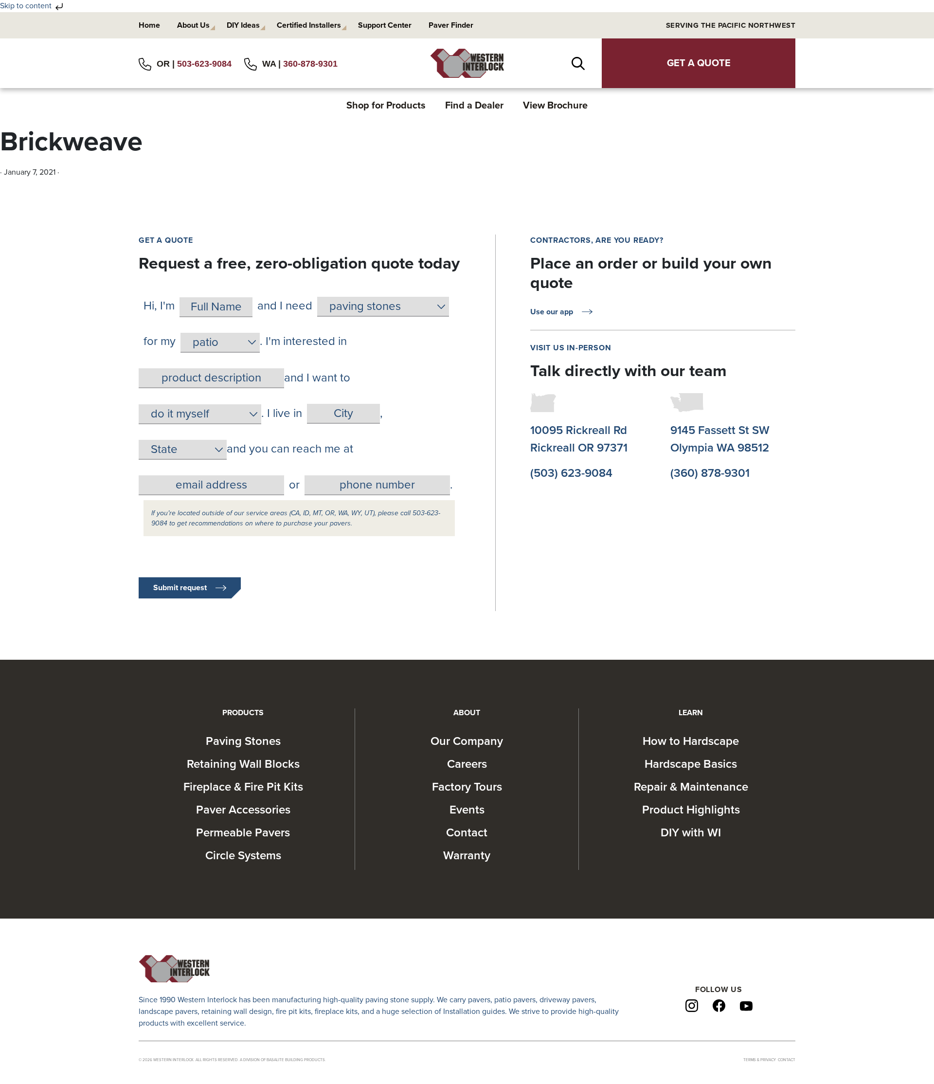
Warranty (466, 856)
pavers (479, 1000)
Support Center (385, 25)
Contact (466, 833)
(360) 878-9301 (710, 473)
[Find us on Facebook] (719, 1005)
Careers (467, 764)
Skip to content (27, 6)
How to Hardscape (691, 741)
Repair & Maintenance (691, 787)
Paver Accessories (243, 810)
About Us (193, 25)
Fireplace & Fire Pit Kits (243, 787)
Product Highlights (691, 810)
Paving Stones (243, 741)
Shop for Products (386, 105)
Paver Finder (451, 25)
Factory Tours (467, 787)
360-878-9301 (310, 64)
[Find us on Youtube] (746, 1006)
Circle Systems (243, 856)
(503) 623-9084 (571, 473)
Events (467, 810)
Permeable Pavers (243, 833)
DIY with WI (691, 833)
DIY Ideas (243, 25)
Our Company (467, 741)
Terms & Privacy (759, 1060)
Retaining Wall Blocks (243, 764)
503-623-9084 (204, 64)
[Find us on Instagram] (691, 1005)
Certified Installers (309, 25)
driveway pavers (566, 1000)
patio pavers (515, 1000)
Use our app (551, 312)
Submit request (180, 588)
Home (149, 25)
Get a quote (699, 63)
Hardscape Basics (691, 764)
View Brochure (555, 105)
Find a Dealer (474, 105)
